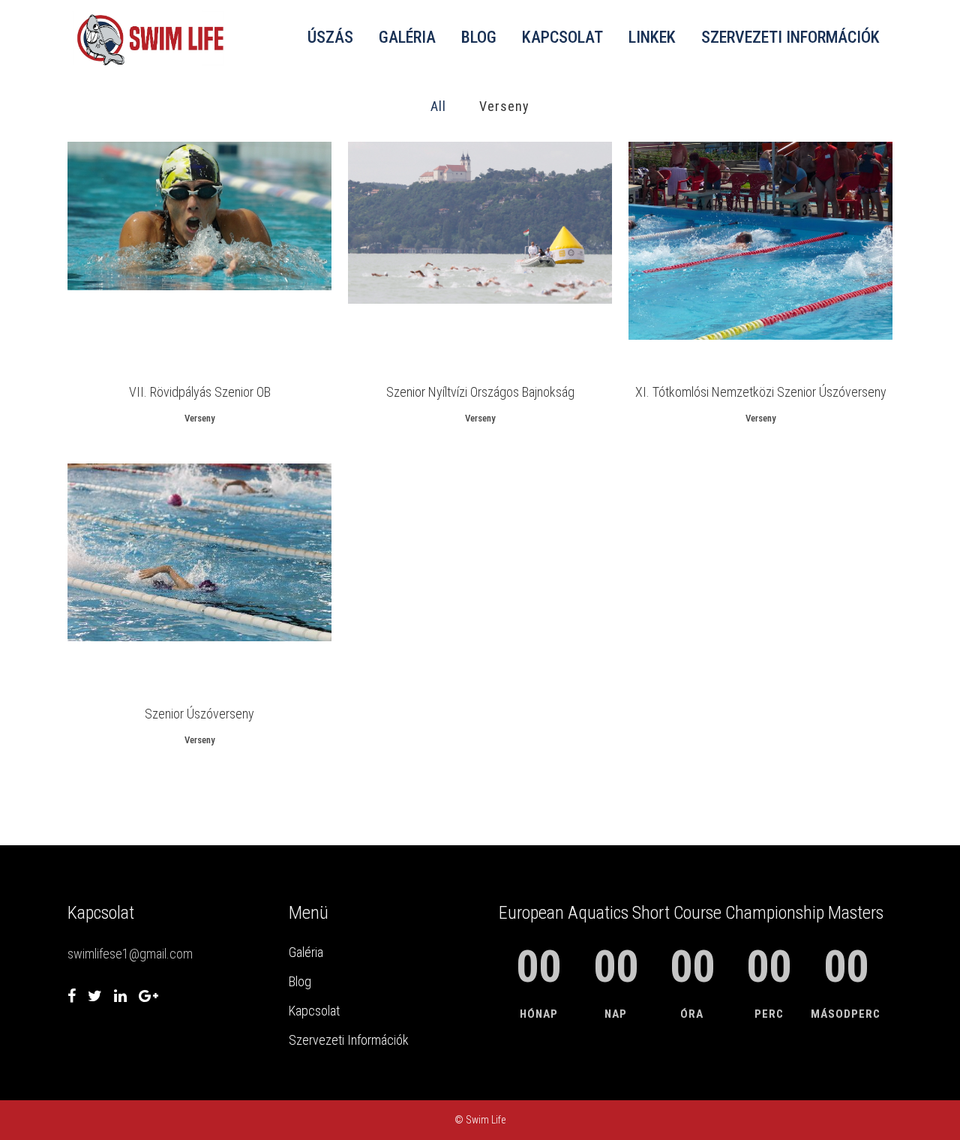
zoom (173, 252)
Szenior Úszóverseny (199, 714)
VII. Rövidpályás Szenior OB (200, 392)
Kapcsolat (314, 1010)
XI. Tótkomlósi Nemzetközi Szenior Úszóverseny (760, 392)
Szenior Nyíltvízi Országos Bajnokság (480, 392)
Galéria (306, 952)
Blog (300, 981)
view (227, 252)
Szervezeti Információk (349, 1040)
